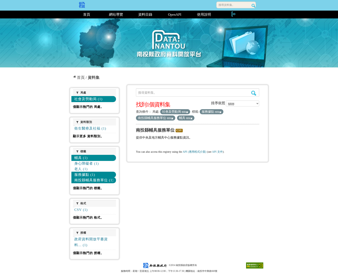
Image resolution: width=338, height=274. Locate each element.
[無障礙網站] (254, 265)
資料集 (94, 77)
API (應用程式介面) (194, 151)
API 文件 (217, 151)
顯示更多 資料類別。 (88, 136)
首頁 (86, 14)
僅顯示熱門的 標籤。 (88, 188)
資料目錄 (145, 14)
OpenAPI (174, 14)
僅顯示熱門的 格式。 (88, 217)
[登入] (233, 14)
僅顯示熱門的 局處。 (88, 106)
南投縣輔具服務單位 (155, 130)
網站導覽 (116, 14)
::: (70, 14)
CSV (179, 130)
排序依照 (218, 103)
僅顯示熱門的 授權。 (88, 253)
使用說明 (204, 14)
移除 (184, 112)
